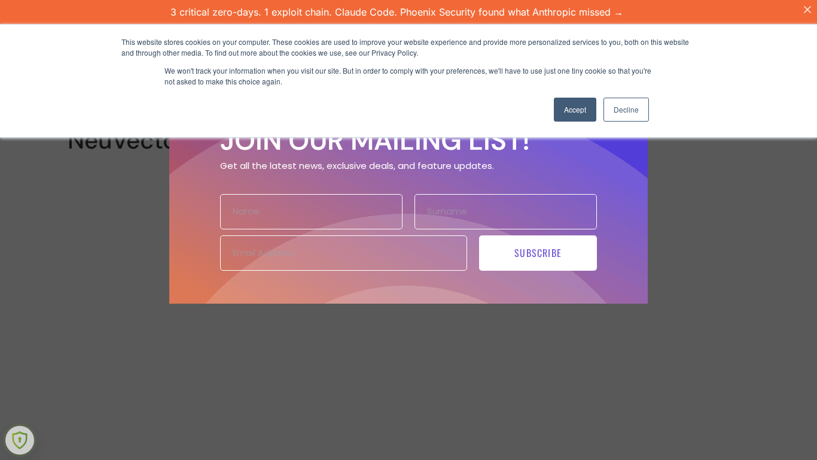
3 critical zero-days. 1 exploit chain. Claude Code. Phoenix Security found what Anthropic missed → (396, 12)
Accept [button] (575, 109)
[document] (408, 230)
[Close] (807, 9)
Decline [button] (626, 109)
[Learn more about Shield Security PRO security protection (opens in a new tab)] (19, 440)
